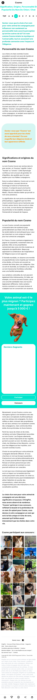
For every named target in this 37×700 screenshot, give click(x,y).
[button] (3, 2)
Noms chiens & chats (10, 646)
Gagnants (28, 644)
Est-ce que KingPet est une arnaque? (21, 650)
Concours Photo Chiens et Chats (15, 644)
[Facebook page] (23, 640)
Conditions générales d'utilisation (10, 648)
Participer (18, 397)
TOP (4, 16)
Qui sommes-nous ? (7, 652)
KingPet (4, 644)
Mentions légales (6, 650)
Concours (18, 403)
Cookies (23, 648)
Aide (3, 646)
